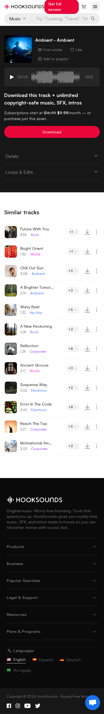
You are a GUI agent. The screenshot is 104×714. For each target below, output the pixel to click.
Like (78, 49)
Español (46, 659)
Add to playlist (56, 58)
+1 (71, 232)
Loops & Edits (19, 172)
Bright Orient (31, 248)
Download (52, 132)
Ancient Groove (34, 365)
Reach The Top (33, 423)
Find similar (53, 49)
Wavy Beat (30, 306)
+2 (70, 290)
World (35, 254)
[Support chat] (92, 702)
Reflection (29, 345)
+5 (70, 310)
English (19, 659)
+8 (70, 349)
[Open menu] (95, 6)
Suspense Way (33, 384)
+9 (70, 271)
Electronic (39, 390)
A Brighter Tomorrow (37, 287)
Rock (35, 235)
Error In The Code (36, 404)
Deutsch (74, 659)
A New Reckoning (36, 326)
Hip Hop (36, 312)
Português (22, 670)
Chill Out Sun (32, 267)
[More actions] (96, 232)
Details (12, 156)
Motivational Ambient (37, 443)
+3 (70, 368)
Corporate (38, 351)
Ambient (38, 274)
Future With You (34, 229)
